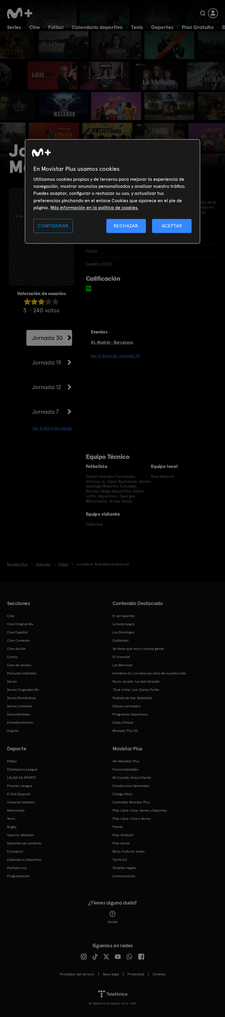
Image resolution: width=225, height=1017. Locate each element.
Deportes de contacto (24, 843)
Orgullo (13, 731)
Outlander (120, 640)
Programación (18, 876)
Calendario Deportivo (24, 860)
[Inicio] (21, 13)
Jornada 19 (46, 362)
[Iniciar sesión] (213, 13)
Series (14, 27)
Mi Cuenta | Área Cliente (131, 778)
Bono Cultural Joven (128, 851)
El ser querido (123, 616)
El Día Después (18, 794)
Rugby (11, 827)
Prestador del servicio (77, 974)
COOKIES (159, 974)
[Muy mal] (27, 302)
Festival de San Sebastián (132, 698)
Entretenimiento (20, 722)
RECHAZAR (126, 226)
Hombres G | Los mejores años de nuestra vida (149, 673)
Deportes (162, 27)
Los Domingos (123, 632)
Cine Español (17, 632)
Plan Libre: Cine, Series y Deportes (139, 810)
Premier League (20, 786)
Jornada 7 (45, 411)
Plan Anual (120, 843)
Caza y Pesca (122, 722)
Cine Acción (16, 649)
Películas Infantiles (22, 673)
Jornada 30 (47, 337)
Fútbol (56, 27)
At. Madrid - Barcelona (112, 342)
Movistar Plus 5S (125, 731)
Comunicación (123, 876)
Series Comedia (19, 706)
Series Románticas (21, 698)
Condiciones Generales (130, 786)
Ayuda (112, 922)
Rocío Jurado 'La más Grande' (136, 681)
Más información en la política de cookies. (94, 208)
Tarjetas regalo (124, 868)
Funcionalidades (125, 769)
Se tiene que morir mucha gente (138, 649)
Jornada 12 (46, 387)
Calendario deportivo (97, 27)
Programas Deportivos (130, 714)
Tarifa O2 (119, 860)
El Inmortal (121, 657)
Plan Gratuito (198, 27)
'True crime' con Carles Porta (135, 690)
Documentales (18, 714)
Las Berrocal (122, 665)
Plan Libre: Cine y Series (131, 819)
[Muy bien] (55, 302)
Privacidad (135, 974)
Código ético (122, 794)
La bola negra (123, 624)
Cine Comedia (18, 640)
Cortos (12, 657)
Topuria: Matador (20, 835)
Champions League (22, 769)
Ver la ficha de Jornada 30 (115, 355)
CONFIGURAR (53, 226)
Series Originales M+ (23, 690)
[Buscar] (202, 13)
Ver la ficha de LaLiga (52, 428)
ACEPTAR (172, 226)
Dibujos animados (126, 706)
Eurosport (15, 851)
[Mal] (34, 302)
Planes (117, 827)
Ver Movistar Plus (125, 761)
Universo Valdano (21, 802)
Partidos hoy (17, 868)
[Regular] (41, 302)
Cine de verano (19, 665)
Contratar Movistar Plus (131, 802)
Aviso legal (111, 974)
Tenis (137, 27)
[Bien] (48, 302)
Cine (34, 27)
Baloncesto (16, 810)
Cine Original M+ (20, 624)
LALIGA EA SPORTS (21, 778)
